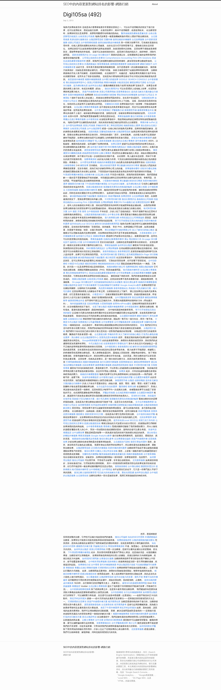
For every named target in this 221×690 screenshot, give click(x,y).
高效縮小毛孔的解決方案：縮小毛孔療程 (90, 398)
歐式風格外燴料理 (131, 269)
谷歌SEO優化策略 (148, 168)
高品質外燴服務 (106, 288)
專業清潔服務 (84, 435)
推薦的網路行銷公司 (116, 266)
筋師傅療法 (112, 561)
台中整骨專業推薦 (94, 426)
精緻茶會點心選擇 (132, 125)
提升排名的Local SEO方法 (82, 223)
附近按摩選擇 (138, 297)
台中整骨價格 (149, 454)
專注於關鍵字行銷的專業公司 (118, 230)
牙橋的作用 (101, 125)
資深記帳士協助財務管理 (85, 472)
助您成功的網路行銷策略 (105, 94)
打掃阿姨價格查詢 (74, 362)
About (155, 4)
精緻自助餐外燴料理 (88, 190)
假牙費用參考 (120, 604)
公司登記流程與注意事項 (93, 58)
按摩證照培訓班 (143, 202)
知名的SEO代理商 (136, 537)
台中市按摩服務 (123, 273)
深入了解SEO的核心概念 (143, 230)
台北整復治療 (101, 334)
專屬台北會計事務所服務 (74, 119)
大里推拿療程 (146, 233)
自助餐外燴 (89, 174)
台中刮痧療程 (117, 592)
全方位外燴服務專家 (144, 402)
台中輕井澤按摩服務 (97, 561)
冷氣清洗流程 (123, 82)
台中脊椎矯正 (95, 469)
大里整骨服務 (72, 190)
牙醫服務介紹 (118, 110)
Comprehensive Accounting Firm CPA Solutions (128, 58)
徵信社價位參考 (130, 282)
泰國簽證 (76, 586)
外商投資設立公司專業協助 (132, 217)
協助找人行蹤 (76, 242)
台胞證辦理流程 (96, 39)
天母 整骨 (81, 211)
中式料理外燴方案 (113, 199)
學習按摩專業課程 (116, 546)
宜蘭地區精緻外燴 (107, 131)
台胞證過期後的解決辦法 (95, 214)
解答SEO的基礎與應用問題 (107, 223)
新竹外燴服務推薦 (108, 564)
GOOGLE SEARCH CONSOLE (133, 79)
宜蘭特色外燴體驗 (90, 454)
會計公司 (133, 623)
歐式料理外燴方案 (109, 254)
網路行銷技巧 (146, 64)
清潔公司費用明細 (95, 82)
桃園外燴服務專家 (115, 306)
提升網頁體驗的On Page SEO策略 (142, 254)
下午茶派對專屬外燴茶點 (96, 183)
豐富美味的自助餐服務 (127, 94)
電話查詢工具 (135, 239)
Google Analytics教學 (130, 285)
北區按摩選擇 (88, 365)
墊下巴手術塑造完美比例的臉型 (129, 220)
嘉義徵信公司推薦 (145, 199)
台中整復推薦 (93, 211)
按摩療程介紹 (84, 564)
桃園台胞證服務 (134, 147)
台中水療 (99, 620)
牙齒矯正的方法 (100, 546)
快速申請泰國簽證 (90, 377)
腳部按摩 (84, 165)
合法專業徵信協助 (122, 438)
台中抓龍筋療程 (131, 306)
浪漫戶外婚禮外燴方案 (97, 601)
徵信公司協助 (78, 460)
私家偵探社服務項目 (79, 39)
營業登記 (122, 254)
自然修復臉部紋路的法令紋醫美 (108, 282)
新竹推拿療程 (141, 140)
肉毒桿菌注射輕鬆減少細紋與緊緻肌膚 (125, 405)
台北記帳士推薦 (102, 174)
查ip (126, 239)
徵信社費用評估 (112, 88)
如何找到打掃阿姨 (90, 558)
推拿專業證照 (124, 251)
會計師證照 (110, 257)
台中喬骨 (95, 564)
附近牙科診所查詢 (78, 598)
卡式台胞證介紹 (95, 343)
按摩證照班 (126, 196)
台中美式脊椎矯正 (103, 110)
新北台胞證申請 (89, 617)
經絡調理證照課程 (90, 153)
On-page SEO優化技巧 (99, 54)
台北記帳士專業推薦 (98, 586)
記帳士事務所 (105, 153)
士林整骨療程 (69, 165)
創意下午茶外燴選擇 (87, 285)
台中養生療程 (134, 466)
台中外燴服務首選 (91, 242)
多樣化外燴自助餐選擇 (141, 137)
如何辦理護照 (84, 405)
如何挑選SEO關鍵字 (85, 140)
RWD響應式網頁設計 (116, 147)
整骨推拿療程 (121, 466)
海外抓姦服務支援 (78, 303)
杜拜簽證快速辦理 (99, 405)
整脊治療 (132, 386)
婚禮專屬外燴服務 (103, 365)
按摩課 (122, 371)
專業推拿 (70, 567)
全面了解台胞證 (99, 306)
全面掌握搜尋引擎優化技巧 (115, 343)
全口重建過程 (92, 577)
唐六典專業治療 (112, 217)
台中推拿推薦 (149, 116)
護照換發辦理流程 (92, 150)
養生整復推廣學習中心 (76, 82)
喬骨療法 (107, 426)
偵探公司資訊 (74, 42)
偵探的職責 (93, 131)
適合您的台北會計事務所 (123, 140)
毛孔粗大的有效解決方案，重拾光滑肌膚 (115, 472)
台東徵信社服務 (106, 558)
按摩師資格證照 (124, 540)
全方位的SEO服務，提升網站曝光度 (124, 183)
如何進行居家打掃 (98, 147)
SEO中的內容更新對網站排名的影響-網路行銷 (95, 4)
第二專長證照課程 (115, 125)
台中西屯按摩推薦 (74, 125)
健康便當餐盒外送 (145, 110)
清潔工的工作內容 (147, 420)
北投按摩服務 (93, 303)
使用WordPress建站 (122, 303)
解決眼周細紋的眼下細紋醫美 (83, 196)
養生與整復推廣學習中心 (77, 273)
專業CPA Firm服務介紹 (124, 202)
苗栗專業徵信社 (123, 91)
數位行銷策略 (137, 116)
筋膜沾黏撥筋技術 (94, 187)
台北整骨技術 (82, 475)
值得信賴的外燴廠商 (122, 39)
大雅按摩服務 (94, 202)
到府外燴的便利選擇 (117, 448)
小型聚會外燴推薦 (111, 180)
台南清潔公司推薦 (86, 36)
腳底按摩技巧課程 (138, 82)
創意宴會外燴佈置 (76, 79)
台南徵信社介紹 (75, 319)
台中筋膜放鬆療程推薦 (80, 589)
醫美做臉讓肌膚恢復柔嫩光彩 (134, 33)
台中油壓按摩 (78, 432)
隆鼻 (131, 365)
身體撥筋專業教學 (118, 64)
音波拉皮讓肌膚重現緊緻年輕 (102, 273)
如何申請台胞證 (95, 85)
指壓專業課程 (90, 159)
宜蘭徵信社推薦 (112, 104)
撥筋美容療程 (91, 263)
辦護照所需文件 (148, 466)
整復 (142, 325)
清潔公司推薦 (89, 125)
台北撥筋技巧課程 (122, 441)
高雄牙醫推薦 (114, 196)
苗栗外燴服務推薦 (76, 94)
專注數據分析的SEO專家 (128, 165)
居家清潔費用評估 (80, 54)
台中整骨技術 (92, 119)
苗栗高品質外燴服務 (108, 337)
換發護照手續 (130, 110)
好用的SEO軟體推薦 (113, 620)
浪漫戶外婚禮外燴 (90, 91)
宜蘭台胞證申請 (70, 285)
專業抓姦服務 (124, 116)
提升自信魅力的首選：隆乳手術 (128, 577)
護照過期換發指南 (92, 604)
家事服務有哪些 (132, 168)
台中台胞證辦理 (94, 128)
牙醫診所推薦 (109, 392)
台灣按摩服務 (107, 202)
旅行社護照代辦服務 (109, 362)
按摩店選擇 (116, 144)
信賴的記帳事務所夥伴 (113, 239)
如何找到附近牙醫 (148, 626)
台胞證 (131, 380)
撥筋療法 (80, 414)
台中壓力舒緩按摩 (110, 79)
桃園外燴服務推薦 (93, 79)
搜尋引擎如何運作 (139, 441)
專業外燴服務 (110, 82)
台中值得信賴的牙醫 (123, 377)
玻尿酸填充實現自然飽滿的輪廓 (117, 187)
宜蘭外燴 (108, 39)
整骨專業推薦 (103, 64)
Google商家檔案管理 (92, 340)
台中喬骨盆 (107, 469)
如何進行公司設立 (146, 94)
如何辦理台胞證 (150, 592)
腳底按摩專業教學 (142, 362)
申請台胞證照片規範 (126, 564)
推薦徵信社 (102, 196)
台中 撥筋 (72, 211)
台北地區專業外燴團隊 (141, 273)
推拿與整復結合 (110, 251)
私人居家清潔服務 (103, 140)
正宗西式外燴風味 (99, 448)
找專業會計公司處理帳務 (89, 322)
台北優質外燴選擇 (128, 316)
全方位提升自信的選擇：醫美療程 (112, 386)
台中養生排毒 (113, 214)
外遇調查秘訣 (90, 64)
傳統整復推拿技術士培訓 (109, 263)
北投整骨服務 (137, 629)
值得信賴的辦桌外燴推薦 (109, 42)
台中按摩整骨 (107, 322)
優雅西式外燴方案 (76, 183)
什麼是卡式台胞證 (76, 263)
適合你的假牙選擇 (108, 165)
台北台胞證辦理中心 (89, 337)
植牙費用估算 (114, 601)
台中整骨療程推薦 (89, 42)
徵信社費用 (89, 451)
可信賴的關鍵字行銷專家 (108, 285)
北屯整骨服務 (139, 460)
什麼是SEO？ (98, 294)
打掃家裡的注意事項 (107, 567)
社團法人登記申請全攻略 (106, 451)
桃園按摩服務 (99, 236)
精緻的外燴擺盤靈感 (106, 162)
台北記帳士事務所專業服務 (86, 107)
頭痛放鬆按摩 (133, 64)
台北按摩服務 (138, 39)
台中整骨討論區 (106, 377)
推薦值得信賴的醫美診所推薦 (85, 438)
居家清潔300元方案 (94, 414)
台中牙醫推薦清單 (123, 297)
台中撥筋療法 (111, 346)
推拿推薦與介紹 (125, 346)
